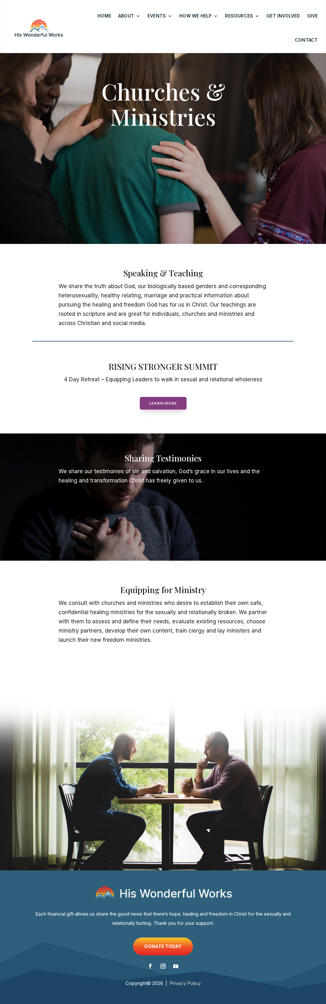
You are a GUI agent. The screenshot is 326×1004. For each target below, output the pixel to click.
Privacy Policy (185, 983)
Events (156, 15)
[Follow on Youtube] (176, 966)
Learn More (163, 403)
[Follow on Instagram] (163, 966)
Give (312, 15)
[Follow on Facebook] (150, 966)
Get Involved (283, 15)
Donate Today (163, 946)
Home (104, 15)
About (126, 15)
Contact (306, 40)
